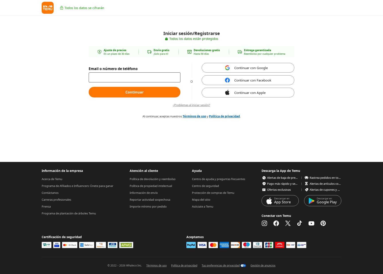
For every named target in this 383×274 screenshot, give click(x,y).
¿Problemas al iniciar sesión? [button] (191, 105)
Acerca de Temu (52, 179)
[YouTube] (311, 223)
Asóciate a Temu (202, 206)
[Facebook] (276, 223)
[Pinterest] (323, 223)
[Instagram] (264, 223)
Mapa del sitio (201, 200)
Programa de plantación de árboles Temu (69, 213)
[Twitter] (288, 223)
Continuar (134, 92)
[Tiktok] (300, 223)
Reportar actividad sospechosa (150, 200)
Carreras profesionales (56, 200)
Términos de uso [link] (194, 116)
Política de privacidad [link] (224, 116)
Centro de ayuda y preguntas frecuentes (218, 179)
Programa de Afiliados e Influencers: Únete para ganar (77, 186)
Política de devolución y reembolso (153, 179)
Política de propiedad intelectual (151, 186)
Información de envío (144, 193)
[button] (48, 8)
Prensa (46, 206)
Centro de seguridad (205, 186)
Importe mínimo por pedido (148, 206)
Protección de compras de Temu (213, 193)
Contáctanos (50, 193)
